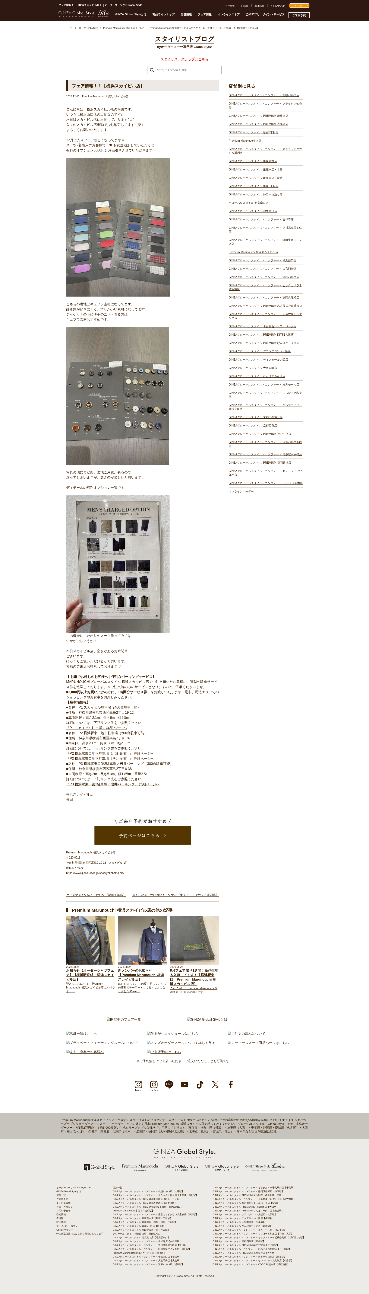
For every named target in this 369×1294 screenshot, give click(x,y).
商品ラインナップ (163, 14)
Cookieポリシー (64, 1229)
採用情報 (259, 5)
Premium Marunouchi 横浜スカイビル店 (253, 252)
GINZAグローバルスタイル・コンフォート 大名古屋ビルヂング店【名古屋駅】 (254, 1199)
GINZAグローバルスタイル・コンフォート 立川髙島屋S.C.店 (265, 229)
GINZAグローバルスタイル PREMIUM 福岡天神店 (260, 462)
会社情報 (230, 5)
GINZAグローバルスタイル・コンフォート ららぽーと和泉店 (265, 394)
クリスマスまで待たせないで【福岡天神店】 (96, 895)
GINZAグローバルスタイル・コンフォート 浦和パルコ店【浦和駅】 (148, 1264)
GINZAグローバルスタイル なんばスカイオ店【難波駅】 (242, 1226)
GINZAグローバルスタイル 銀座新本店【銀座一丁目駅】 (142, 1218)
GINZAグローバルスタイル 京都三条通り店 (256, 417)
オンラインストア (229, 14)
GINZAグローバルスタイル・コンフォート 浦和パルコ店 (264, 277)
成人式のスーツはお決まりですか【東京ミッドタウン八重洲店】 (175, 895)
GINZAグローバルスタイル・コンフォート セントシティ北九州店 (265, 472)
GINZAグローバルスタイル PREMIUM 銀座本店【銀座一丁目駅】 (147, 1199)
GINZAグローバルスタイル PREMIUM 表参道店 (258, 124)
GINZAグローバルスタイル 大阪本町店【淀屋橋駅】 (240, 1222)
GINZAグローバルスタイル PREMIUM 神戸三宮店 (260, 433)
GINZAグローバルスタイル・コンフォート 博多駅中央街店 (265, 454)
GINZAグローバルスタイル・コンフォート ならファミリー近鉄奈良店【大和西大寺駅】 (259, 1237)
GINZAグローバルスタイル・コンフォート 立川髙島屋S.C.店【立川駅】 (151, 1245)
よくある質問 (63, 1203)
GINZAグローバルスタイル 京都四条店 (253, 425)
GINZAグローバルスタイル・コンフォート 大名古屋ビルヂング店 (265, 316)
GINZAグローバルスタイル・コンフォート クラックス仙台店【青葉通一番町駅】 (155, 1195)
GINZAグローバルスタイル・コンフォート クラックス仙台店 (265, 105)
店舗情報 (186, 14)
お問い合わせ (278, 5)
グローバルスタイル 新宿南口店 (248, 202)
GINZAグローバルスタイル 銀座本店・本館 (256, 169)
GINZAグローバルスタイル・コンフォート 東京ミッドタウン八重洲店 (265, 150)
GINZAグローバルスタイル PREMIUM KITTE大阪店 (261, 334)
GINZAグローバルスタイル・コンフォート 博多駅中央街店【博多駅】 (249, 1256)
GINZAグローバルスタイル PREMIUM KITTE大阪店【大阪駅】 (246, 1206)
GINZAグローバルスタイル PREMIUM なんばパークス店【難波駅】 (248, 1210)
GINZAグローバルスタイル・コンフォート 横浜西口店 (262, 260)
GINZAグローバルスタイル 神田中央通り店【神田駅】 (141, 1229)
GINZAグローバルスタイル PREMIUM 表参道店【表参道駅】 (145, 1203)
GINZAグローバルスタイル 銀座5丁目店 (253, 186)
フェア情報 (205, 14)
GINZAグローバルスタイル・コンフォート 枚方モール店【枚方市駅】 (249, 1229)
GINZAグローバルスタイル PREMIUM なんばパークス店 (264, 343)
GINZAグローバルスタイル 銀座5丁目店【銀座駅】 (140, 1226)
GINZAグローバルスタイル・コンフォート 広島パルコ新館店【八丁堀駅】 (252, 1249)
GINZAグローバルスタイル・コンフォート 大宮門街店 (262, 268)
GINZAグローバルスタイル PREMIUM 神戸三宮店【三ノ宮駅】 (246, 1245)
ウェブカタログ (64, 1206)
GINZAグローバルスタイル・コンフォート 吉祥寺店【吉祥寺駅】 (147, 1241)
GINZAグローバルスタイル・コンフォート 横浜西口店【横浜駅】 (147, 1256)
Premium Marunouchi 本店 (245, 140)
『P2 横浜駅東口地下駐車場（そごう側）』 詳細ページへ (110, 758)
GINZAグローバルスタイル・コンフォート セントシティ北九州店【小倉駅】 (253, 1260)
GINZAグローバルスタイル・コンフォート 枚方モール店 (264, 384)
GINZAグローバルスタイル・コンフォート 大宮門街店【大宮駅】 (147, 1260)
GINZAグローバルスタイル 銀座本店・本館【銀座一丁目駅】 (145, 1222)
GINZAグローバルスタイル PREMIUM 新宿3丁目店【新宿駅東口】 (148, 1206)
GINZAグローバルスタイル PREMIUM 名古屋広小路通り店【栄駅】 (248, 1195)
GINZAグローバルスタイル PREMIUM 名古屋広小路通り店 (265, 305)
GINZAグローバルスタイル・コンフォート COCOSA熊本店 (266, 483)
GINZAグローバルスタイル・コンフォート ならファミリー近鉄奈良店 (265, 406)
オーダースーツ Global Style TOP (73, 1187)
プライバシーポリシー (68, 1226)
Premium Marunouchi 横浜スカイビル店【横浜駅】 (139, 1253)
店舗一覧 (61, 1195)
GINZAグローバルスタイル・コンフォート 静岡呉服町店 (264, 297)
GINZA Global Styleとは (130, 14)
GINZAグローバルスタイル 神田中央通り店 (256, 194)
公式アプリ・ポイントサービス (265, 14)
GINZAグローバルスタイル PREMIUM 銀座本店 (258, 115)
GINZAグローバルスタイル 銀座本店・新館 (256, 177)
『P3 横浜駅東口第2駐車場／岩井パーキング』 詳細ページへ (113, 784)
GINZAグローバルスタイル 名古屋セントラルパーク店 (262, 326)
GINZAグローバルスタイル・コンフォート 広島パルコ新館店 (265, 444)
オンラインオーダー (241, 491)
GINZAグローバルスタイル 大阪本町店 (253, 368)
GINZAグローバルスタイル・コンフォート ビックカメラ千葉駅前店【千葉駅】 (254, 1187)
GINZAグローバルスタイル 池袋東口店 (253, 211)
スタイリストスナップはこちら (184, 59)
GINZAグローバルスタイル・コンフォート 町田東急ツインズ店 (265, 241)
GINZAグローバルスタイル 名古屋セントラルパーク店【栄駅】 (246, 1203)
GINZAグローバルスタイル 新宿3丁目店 (253, 132)
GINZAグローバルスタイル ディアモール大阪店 (258, 359)
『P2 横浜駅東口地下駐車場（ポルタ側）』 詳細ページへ (110, 753)
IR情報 (244, 5)
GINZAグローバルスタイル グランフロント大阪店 (260, 351)
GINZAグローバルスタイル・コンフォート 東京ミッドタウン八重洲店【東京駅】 (155, 1214)
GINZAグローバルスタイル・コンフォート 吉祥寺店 (261, 219)
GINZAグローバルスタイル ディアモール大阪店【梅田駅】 (244, 1218)
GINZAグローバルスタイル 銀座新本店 (253, 161)
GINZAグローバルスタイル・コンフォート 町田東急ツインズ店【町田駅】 (152, 1249)
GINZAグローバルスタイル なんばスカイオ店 (257, 376)
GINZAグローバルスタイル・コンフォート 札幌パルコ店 (264, 95)
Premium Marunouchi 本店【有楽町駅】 (133, 1210)
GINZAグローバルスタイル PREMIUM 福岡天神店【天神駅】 (245, 1253)
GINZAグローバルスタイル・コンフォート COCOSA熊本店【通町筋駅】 (251, 1264)
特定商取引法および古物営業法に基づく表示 (79, 1233)
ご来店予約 (299, 15)
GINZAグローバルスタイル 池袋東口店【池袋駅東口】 (141, 1237)
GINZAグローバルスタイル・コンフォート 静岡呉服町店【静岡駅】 (248, 1191)
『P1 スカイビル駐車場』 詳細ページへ (96, 728)
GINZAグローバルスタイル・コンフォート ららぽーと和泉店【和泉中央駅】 (253, 1233)
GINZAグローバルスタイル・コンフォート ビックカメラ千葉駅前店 (265, 287)
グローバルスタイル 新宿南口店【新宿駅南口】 (138, 1233)
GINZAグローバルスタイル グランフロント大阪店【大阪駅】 (245, 1214)
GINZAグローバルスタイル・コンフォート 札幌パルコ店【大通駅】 (148, 1191)
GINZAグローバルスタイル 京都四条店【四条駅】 (239, 1241)
